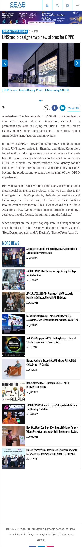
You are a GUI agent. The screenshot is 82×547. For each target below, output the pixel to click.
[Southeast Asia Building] (24, 5)
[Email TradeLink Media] (67, 5)
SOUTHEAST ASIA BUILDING (15, 31)
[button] (57, 5)
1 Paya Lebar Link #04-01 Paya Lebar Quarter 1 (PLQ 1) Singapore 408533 (42, 534)
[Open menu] (77, 5)
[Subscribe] (47, 5)
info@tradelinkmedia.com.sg (47, 528)
